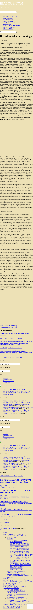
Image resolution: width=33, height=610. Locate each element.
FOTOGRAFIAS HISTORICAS (12, 25)
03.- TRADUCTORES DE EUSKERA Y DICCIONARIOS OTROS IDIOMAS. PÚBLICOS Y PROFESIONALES (21, 555)
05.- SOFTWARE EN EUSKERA (19, 563)
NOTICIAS (13, 487)
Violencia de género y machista (14, 476)
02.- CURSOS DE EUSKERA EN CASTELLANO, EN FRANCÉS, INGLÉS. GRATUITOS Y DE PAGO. (20, 551)
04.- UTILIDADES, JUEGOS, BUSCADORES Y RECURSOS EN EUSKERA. (20, 560)
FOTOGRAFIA (15, 497)
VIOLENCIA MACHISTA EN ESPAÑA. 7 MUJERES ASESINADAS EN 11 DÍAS (16, 515)
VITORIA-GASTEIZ (9, 22)
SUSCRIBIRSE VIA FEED (22, 385)
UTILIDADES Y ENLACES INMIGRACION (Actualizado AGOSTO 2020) (16, 587)
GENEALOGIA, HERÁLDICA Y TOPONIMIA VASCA (16, 571)
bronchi (7, 44)
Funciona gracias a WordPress (8, 528)
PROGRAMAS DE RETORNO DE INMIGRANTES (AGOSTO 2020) (17, 599)
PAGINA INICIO (8, 29)
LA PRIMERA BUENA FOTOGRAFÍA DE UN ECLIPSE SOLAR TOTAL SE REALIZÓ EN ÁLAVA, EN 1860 (16, 411)
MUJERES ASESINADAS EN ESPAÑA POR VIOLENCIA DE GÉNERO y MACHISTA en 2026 (17, 581)
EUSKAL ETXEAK (9, 27)
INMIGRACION (8, 21)
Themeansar (3, 530)
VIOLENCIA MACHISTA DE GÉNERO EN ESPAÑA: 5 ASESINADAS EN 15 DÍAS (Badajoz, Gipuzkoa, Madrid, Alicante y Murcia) (16, 353)
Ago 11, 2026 (3, 338)
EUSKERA (10, 539)
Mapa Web (6, 578)
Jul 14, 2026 (3, 519)
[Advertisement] (16, 138)
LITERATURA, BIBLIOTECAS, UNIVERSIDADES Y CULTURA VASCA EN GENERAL (20, 575)
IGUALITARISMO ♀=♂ (7, 510)
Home (5, 532)
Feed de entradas (7, 379)
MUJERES (3, 476)
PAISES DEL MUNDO (9, 583)
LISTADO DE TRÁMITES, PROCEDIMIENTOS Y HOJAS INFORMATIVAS (16, 591)
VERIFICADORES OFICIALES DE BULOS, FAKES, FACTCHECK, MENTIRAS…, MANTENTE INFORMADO (16, 606)
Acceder (5, 378)
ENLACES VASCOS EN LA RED (13, 534)
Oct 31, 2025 (3, 357)
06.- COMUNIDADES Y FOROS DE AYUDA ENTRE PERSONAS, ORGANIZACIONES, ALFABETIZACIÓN (20, 567)
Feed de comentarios (8, 381)
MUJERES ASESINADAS (10, 16)
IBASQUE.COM (11, 3)
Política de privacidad (9, 585)
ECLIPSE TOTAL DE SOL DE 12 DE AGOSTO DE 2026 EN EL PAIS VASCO (18, 407)
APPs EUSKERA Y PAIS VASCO (16, 535)
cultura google (7, 24)
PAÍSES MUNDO (8, 19)
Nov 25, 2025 (3, 348)
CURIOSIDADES (5, 487)
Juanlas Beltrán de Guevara (15, 338)
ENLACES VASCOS (9, 18)
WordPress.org (7, 382)
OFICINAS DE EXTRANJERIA (16, 597)
